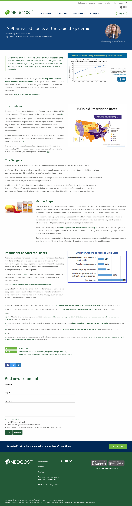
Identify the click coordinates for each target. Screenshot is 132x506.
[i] (14, 66)
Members (47, 13)
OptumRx (25, 274)
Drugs (21, 348)
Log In (121, 13)
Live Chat (92, 3)
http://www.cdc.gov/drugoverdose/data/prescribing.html (81, 329)
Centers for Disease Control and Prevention (25, 95)
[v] (62, 114)
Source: (10, 284)
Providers (63, 13)
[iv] (35, 81)
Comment (8, 401)
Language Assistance (57, 502)
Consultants (43, 462)
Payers (95, 13)
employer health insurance (29, 354)
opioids (70, 354)
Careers (41, 467)
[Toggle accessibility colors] (125, 7)
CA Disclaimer (68, 502)
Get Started (118, 446)
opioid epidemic (61, 354)
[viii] (6, 337)
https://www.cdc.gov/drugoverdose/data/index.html (78, 309)
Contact (100, 3)
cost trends (23, 352)
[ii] (15, 69)
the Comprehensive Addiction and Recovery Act (78, 227)
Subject (7, 393)
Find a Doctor (82, 3)
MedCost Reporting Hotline (49, 485)
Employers (80, 13)
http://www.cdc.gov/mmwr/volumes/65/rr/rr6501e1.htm (90, 323)
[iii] (39, 95)
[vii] (48, 152)
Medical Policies (110, 3)
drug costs (49, 352)
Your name (8, 384)
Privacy (47, 502)
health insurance (47, 354)
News (27, 348)
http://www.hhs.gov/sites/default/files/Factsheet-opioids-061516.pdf (78, 305)
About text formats (12, 419)
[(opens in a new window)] (7, 365)
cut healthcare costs (36, 352)
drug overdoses (60, 352)
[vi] (6, 329)
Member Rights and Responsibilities (84, 502)
